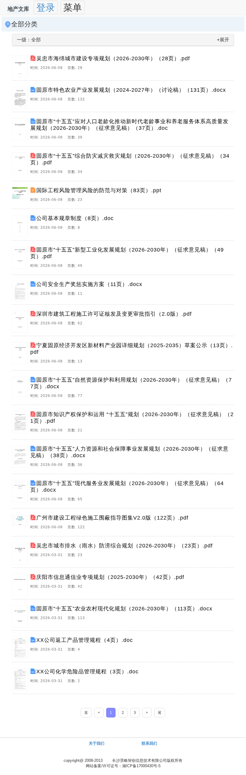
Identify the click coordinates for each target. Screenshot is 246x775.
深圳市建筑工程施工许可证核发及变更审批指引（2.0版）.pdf (114, 314)
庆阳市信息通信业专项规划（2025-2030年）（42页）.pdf (110, 577)
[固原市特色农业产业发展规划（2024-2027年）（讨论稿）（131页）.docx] (21, 98)
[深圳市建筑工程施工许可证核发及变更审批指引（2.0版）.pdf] (21, 322)
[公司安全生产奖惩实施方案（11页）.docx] (21, 291)
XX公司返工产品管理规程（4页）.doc (84, 640)
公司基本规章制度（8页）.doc (75, 218)
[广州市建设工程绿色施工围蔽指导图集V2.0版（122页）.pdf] (21, 523)
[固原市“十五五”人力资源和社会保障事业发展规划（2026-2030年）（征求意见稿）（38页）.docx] (21, 458)
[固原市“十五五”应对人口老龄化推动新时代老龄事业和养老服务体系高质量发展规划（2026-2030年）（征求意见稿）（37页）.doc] (21, 130)
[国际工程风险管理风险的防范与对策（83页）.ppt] (21, 196)
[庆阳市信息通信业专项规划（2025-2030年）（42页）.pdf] (21, 585)
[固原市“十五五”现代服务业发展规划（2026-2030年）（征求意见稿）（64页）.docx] (21, 492)
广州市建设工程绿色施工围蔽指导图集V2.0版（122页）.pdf (112, 518)
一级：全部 (29, 39)
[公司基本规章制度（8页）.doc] (21, 226)
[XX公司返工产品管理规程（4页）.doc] (21, 648)
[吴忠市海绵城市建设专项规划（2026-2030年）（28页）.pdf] (21, 66)
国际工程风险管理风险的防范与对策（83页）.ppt (98, 190)
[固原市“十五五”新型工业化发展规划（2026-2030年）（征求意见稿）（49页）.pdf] (21, 259)
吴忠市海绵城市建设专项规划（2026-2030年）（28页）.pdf (113, 58)
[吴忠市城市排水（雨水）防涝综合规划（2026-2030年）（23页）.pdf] (21, 553)
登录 (45, 7)
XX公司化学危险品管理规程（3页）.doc (87, 672)
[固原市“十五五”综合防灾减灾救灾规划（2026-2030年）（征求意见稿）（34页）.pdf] (21, 165)
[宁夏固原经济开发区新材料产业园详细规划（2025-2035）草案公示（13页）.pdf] (21, 354)
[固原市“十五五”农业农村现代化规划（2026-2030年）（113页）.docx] (21, 616)
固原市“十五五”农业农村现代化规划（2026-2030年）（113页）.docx (124, 609)
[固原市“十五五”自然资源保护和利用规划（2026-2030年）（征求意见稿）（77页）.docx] (21, 389)
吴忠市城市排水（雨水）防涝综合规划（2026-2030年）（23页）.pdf (124, 546)
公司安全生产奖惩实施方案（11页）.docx (89, 284)
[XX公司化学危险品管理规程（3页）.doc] (21, 679)
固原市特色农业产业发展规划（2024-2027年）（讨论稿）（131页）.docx (131, 90)
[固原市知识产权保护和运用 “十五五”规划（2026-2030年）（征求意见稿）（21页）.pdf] (21, 423)
